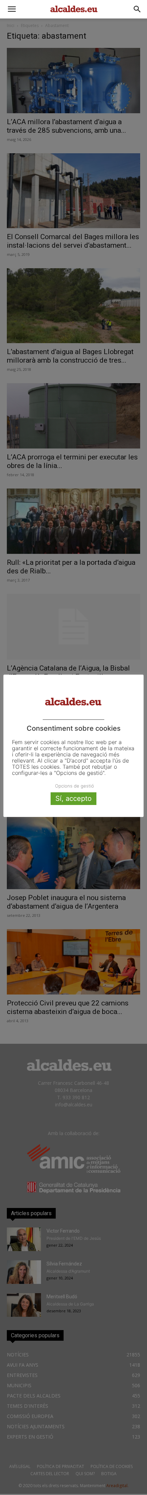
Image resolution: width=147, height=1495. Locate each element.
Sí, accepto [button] (73, 798)
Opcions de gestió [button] (74, 786)
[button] (12, 9)
